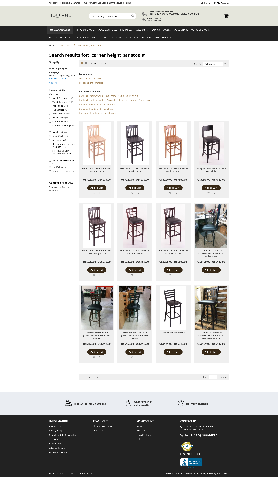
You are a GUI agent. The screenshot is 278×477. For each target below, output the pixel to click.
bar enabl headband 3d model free (96, 109)
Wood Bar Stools (62, 102)
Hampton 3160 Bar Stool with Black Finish (211, 170)
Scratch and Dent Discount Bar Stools (63, 153)
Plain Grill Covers (62, 113)
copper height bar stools (91, 82)
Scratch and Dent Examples (62, 435)
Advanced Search (57, 448)
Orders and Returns (59, 452)
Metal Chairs (60, 132)
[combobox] (112, 16)
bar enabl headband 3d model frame (97, 104)
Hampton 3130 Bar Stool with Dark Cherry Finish (135, 252)
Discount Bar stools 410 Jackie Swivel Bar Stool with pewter (134, 335)
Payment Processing (190, 453)
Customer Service (57, 426)
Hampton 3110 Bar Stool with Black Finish (135, 170)
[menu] (139, 33)
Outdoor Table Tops (63, 127)
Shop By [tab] (54, 62)
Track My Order (144, 435)
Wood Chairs (60, 117)
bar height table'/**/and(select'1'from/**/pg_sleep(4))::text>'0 (108, 95)
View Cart (141, 430)
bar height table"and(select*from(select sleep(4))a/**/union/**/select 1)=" (115, 100)
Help (139, 439)
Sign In (207, 3)
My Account (223, 3)
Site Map (53, 439)
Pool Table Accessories (63, 162)
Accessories (59, 140)
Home (52, 45)
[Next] (97, 377)
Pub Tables (60, 105)
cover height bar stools (90, 78)
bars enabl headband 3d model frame (97, 113)
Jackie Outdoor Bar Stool (173, 332)
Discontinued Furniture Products (63, 145)
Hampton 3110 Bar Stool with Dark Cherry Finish (96, 252)
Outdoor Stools (61, 121)
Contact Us (98, 430)
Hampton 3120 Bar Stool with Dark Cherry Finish (173, 252)
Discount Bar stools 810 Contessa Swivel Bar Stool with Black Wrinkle (211, 335)
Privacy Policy (55, 430)
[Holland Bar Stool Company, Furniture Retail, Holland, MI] (191, 463)
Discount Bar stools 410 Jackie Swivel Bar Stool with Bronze (96, 335)
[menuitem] (84, 30)
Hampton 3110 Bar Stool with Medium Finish (173, 170)
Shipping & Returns (102, 426)
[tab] (62, 94)
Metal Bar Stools (62, 98)
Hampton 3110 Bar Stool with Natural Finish (96, 170)
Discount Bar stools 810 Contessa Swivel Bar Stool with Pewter (211, 253)
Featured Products (63, 171)
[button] (93, 192)
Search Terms (56, 443)
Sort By (197, 64)
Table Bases (60, 109)
